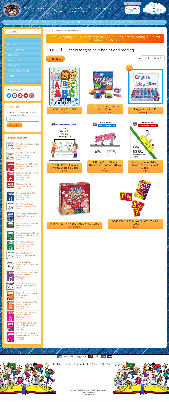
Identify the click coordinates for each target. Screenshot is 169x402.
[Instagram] (31, 95)
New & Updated (50, 22)
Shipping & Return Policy (85, 364)
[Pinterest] (20, 95)
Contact (145, 22)
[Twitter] (8, 95)
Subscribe (14, 125)
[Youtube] (26, 95)
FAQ (102, 364)
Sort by (138, 58)
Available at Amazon (126, 22)
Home (23, 22)
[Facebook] (14, 95)
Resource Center (87, 22)
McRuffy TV (105, 22)
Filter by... (55, 58)
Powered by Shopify (88, 395)
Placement (112, 364)
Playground (68, 22)
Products (34, 22)
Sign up (137, 3)
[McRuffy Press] (12, 9)
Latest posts (24, 82)
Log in (127, 3)
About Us (56, 364)
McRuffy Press (88, 390)
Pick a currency (132, 8)
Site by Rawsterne (89, 392)
